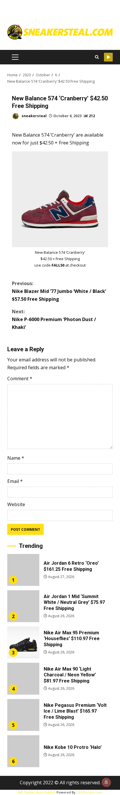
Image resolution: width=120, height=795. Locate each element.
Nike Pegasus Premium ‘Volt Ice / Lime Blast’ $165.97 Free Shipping (23, 715)
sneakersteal (34, 115)
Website (16, 504)
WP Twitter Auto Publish (37, 792)
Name (15, 458)
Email (15, 481)
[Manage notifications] (106, 782)
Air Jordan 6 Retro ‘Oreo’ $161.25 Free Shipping (23, 570)
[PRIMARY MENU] (15, 57)
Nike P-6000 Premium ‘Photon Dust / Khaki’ (54, 319)
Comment (19, 378)
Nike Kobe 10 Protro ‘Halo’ (23, 751)
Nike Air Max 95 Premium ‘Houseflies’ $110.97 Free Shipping (23, 642)
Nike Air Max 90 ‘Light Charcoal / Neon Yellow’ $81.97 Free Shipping (23, 679)
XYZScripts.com (90, 792)
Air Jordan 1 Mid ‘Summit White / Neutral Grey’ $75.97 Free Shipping (23, 606)
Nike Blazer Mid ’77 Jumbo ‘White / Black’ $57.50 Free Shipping (59, 291)
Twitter (108, 57)
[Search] (96, 57)
